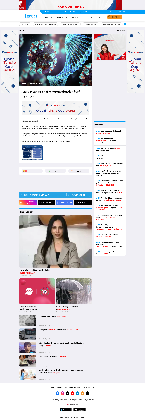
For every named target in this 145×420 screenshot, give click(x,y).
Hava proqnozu (90, 24)
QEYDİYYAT (122, 12)
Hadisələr (24, 24)
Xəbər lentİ (49, 17)
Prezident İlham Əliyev (111, 24)
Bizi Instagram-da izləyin (29, 202)
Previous (20, 24)
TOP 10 (92, 17)
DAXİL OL (112, 12)
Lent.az (31, 126)
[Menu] (20, 16)
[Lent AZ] (31, 16)
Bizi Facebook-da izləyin (65, 202)
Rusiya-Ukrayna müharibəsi (45, 24)
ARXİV (70, 388)
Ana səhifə (116, 31)
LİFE (67, 17)
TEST (99, 17)
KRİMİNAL (75, 17)
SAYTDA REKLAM (56, 388)
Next (125, 24)
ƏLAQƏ (65, 388)
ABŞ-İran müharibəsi (70, 24)
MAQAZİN (60, 17)
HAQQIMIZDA (76, 388)
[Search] (125, 17)
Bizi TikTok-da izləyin (46, 202)
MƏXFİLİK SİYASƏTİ (87, 388)
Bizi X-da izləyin (82, 202)
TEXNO (84, 17)
